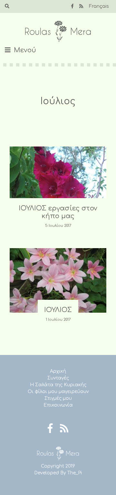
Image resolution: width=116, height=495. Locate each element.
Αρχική (58, 371)
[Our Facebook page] (72, 6)
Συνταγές (58, 378)
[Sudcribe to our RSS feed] (81, 6)
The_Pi (74, 472)
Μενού (25, 50)
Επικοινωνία (58, 405)
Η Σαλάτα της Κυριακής (58, 384)
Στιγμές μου (58, 398)
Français (99, 6)
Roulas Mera (58, 31)
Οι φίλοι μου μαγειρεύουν (58, 391)
